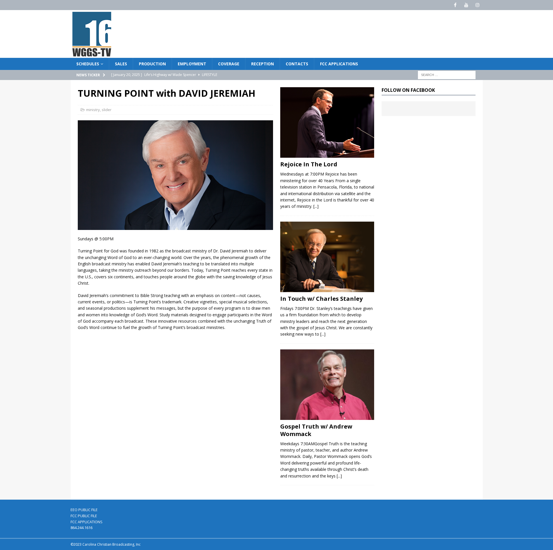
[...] (316, 206)
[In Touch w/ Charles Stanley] (327, 257)
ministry (93, 109)
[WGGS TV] (92, 54)
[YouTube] (466, 5)
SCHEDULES (87, 63)
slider (106, 109)
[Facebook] (455, 5)
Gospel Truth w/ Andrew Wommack (316, 430)
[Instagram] (478, 5)
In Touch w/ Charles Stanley (321, 298)
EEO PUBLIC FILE (84, 509)
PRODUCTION (152, 63)
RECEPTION (262, 63)
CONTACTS (297, 63)
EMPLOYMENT (192, 63)
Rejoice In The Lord (308, 164)
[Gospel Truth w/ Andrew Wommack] (327, 384)
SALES (121, 63)
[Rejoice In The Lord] (327, 122)
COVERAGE (228, 63)
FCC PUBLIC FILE (84, 515)
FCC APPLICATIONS (339, 63)
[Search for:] (447, 74)
